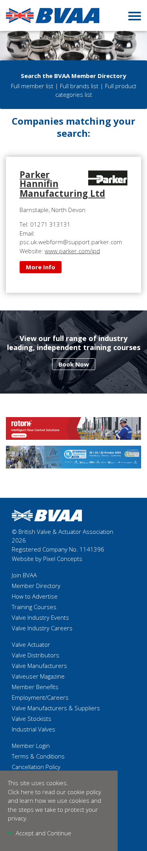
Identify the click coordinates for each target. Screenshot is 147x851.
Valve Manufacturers (39, 666)
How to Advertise (35, 596)
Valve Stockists (31, 718)
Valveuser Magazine (38, 676)
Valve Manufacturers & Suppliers (56, 708)
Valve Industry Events (40, 617)
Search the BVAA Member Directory (73, 76)
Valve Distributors (35, 655)
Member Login (31, 745)
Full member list (32, 86)
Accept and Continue (43, 833)
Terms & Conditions (38, 756)
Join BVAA (24, 575)
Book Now (73, 364)
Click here (21, 792)
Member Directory (36, 586)
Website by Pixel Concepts (47, 558)
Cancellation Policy (36, 767)
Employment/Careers (40, 697)
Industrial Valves (33, 729)
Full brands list (79, 86)
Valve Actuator (31, 644)
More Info (40, 267)
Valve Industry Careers (42, 628)
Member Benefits (35, 687)
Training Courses (34, 607)
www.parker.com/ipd (72, 251)
